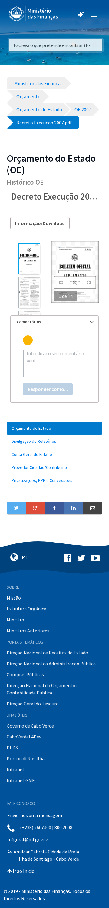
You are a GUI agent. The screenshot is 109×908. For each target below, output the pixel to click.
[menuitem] (54, 428)
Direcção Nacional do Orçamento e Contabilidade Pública (43, 689)
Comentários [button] (29, 322)
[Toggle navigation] (68, 15)
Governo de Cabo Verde (30, 726)
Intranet (16, 769)
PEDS (12, 748)
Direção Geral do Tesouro (33, 704)
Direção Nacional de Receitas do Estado (47, 653)
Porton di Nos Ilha (26, 758)
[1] (29, 258)
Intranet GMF (21, 780)
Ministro (15, 620)
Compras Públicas (25, 674)
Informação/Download (40, 223)
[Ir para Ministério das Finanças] (34, 13)
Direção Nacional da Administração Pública (51, 664)
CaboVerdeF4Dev (24, 737)
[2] (29, 292)
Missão (14, 598)
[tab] (54, 322)
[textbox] (54, 363)
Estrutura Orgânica (26, 609)
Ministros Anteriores (28, 630)
